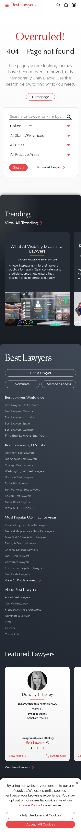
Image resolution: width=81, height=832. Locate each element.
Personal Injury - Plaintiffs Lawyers (26, 525)
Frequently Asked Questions (23, 609)
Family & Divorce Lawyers (21, 543)
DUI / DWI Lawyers (17, 555)
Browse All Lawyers (49, 167)
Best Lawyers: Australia (19, 417)
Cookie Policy (29, 805)
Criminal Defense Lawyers (21, 549)
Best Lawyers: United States (22, 405)
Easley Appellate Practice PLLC (37, 703)
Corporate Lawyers (17, 561)
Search (18, 167)
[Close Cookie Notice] (77, 783)
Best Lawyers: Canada (19, 411)
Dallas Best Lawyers (17, 483)
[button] (68, 126)
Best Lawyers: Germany (20, 429)
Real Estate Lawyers (17, 574)
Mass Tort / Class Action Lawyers (25, 537)
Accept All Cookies (40, 824)
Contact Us (12, 634)
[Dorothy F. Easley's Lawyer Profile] (37, 686)
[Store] (66, 5)
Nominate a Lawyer (17, 615)
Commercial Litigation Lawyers (24, 568)
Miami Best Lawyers (17, 502)
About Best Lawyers (17, 597)
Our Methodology (16, 603)
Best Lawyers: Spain (17, 423)
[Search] (58, 5)
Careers (10, 628)
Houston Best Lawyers (19, 477)
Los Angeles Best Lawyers (21, 458)
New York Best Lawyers (19, 452)
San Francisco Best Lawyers (22, 489)
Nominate (22, 384)
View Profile (16, 755)
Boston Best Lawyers (18, 495)
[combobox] (38, 116)
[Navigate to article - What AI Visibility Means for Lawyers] (37, 279)
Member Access (59, 384)
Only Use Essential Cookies (40, 815)
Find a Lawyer (40, 373)
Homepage (40, 97)
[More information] (47, 742)
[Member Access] (74, 5)
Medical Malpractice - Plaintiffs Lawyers (29, 531)
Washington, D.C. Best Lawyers (24, 471)
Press (8, 621)
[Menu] (7, 5)
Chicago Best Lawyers (19, 465)
